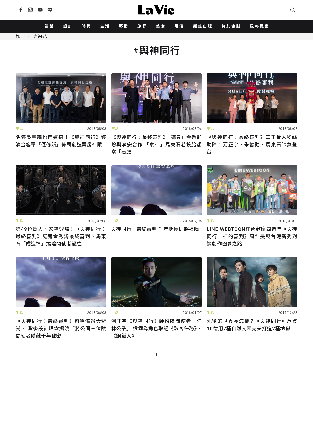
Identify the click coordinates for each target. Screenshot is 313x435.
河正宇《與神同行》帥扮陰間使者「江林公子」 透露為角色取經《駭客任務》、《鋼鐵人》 (156, 328)
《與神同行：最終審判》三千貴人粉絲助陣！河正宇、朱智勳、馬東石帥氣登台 (252, 144)
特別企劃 (231, 26)
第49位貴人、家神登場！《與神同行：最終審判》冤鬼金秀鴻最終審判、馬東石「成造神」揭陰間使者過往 (61, 236)
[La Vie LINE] (50, 10)
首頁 (19, 36)
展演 (179, 26)
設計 (68, 26)
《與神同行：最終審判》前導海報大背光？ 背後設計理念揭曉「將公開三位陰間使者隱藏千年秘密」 (61, 328)
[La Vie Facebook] (20, 10)
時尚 (86, 26)
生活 (105, 26)
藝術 (124, 26)
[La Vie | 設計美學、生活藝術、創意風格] (156, 10)
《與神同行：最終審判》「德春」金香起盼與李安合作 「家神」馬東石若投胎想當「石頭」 (156, 144)
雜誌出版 (203, 26)
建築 (49, 26)
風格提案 (259, 26)
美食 (161, 26)
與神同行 (41, 36)
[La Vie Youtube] (40, 10)
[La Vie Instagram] (30, 10)
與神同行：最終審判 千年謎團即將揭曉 (155, 229)
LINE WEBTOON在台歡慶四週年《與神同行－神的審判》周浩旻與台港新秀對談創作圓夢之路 (252, 236)
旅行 (142, 26)
